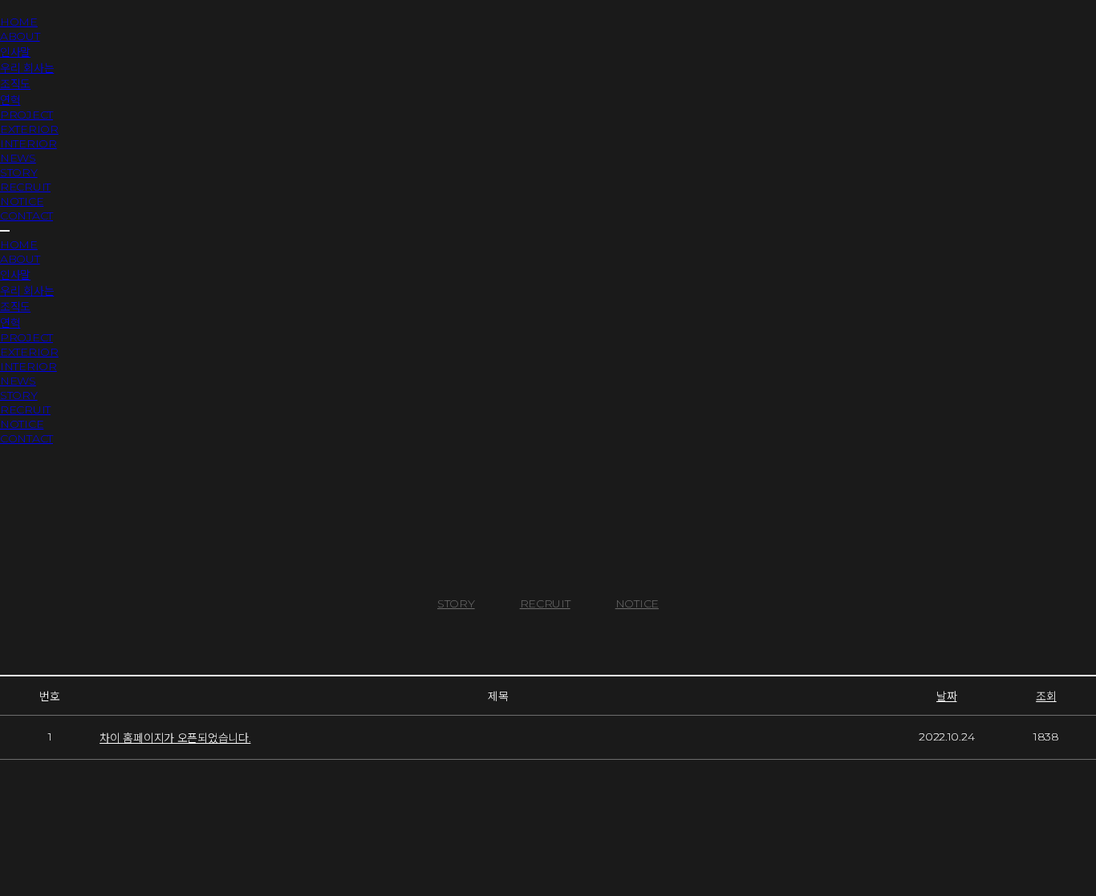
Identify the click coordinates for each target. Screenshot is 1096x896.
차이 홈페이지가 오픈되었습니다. (174, 738)
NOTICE (21, 201)
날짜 (946, 696)
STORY (19, 172)
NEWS (18, 158)
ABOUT (20, 36)
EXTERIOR (29, 129)
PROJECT (26, 114)
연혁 (10, 100)
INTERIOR (28, 143)
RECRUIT (25, 187)
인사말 (15, 52)
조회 (1046, 696)
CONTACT (26, 215)
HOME (19, 21)
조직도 (15, 84)
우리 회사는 (27, 68)
